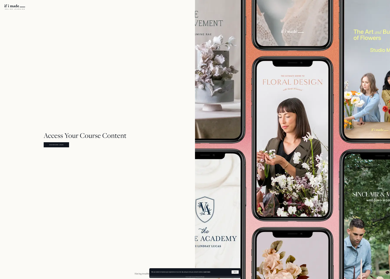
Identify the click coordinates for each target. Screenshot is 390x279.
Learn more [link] (206, 272)
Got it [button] (235, 272)
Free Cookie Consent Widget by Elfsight (195, 276)
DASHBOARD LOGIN (56, 144)
